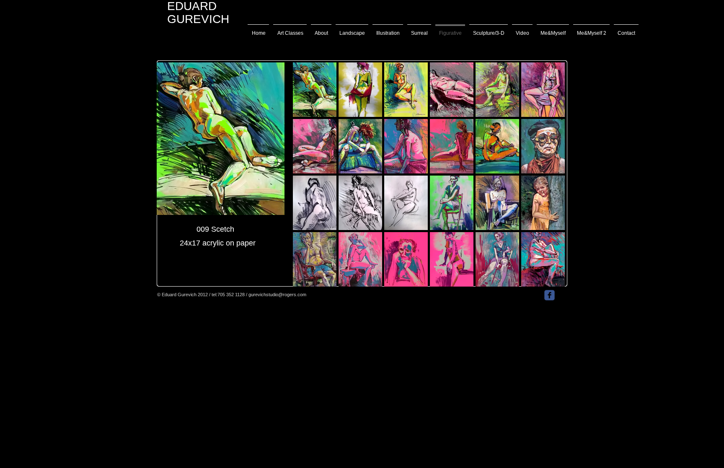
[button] (314, 89)
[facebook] (549, 295)
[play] (547, 279)
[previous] (310, 181)
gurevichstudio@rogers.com (277, 294)
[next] (547, 181)
